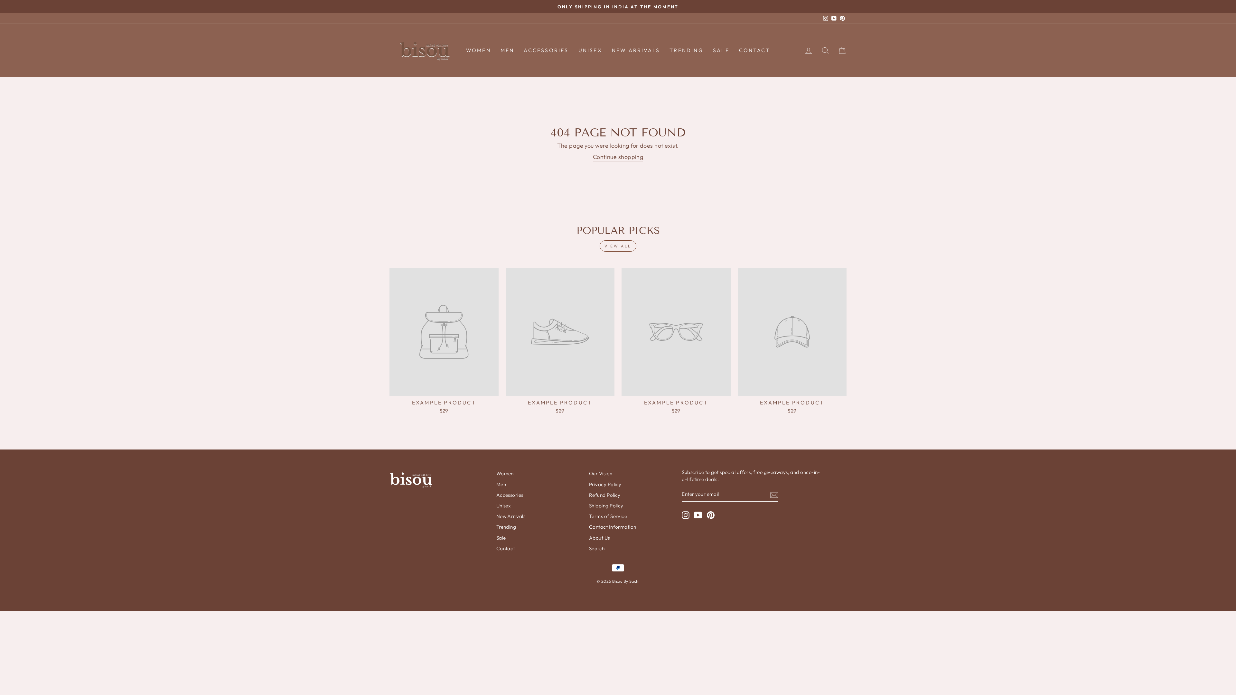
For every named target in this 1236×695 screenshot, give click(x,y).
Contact (754, 50)
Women (478, 50)
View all (618, 246)
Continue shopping (618, 157)
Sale (721, 50)
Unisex (590, 50)
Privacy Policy (605, 484)
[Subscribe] (774, 494)
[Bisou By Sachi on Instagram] (685, 515)
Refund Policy (605, 495)
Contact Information (612, 527)
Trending (686, 50)
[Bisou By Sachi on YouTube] (698, 515)
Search (597, 548)
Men (507, 50)
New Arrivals (636, 50)
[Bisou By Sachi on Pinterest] (711, 515)
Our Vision (601, 473)
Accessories (546, 50)
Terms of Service (608, 516)
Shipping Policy (606, 506)
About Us (599, 538)
